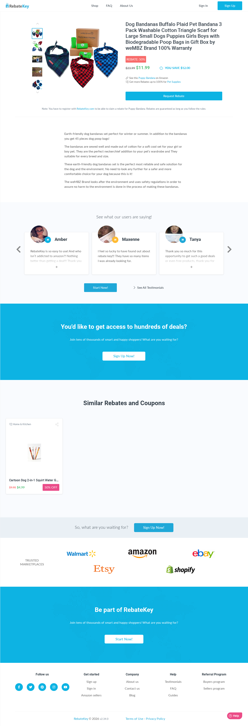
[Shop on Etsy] (104, 572)
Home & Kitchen (22, 424)
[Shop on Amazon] (142, 557)
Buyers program (214, 681)
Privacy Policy (155, 718)
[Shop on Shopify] (180, 572)
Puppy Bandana (147, 77)
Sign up (91, 681)
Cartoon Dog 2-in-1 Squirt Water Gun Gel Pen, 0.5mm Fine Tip (52, 480)
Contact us (132, 688)
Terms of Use (134, 718)
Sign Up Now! (123, 356)
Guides (173, 695)
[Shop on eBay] (203, 557)
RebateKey (81, 718)
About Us (126, 5)
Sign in (91, 688)
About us (132, 681)
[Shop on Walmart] (81, 557)
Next (229, 249)
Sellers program (214, 688)
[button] (57, 424)
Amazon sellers (91, 695)
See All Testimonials (150, 287)
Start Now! (100, 287)
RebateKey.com (85, 108)
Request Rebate (173, 96)
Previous (18, 249)
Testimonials (173, 681)
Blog (132, 695)
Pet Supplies (174, 81)
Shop (94, 5)
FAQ (109, 5)
